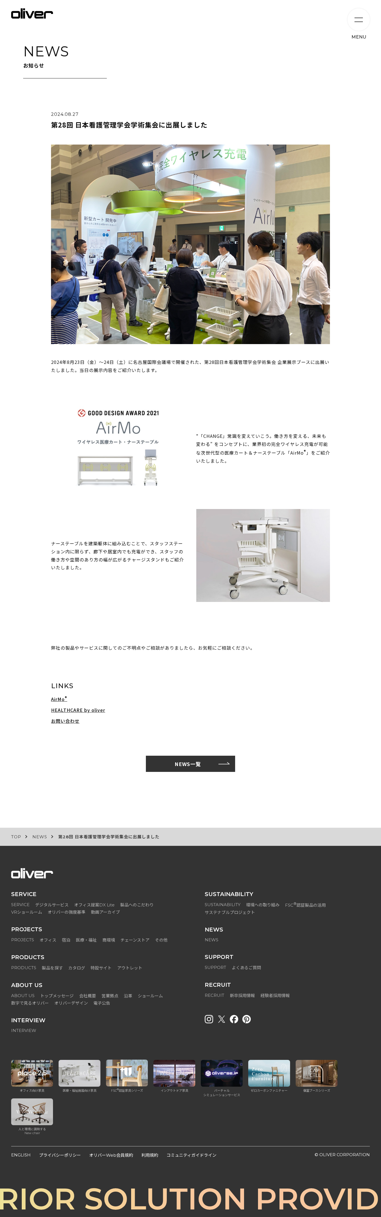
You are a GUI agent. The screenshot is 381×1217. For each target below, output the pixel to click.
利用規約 (149, 1155)
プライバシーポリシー (60, 1155)
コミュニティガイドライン (191, 1155)
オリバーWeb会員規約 (111, 1155)
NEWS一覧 (188, 763)
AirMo (59, 698)
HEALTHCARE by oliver (78, 710)
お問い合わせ (65, 720)
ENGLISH (21, 1155)
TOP (16, 836)
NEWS (39, 836)
